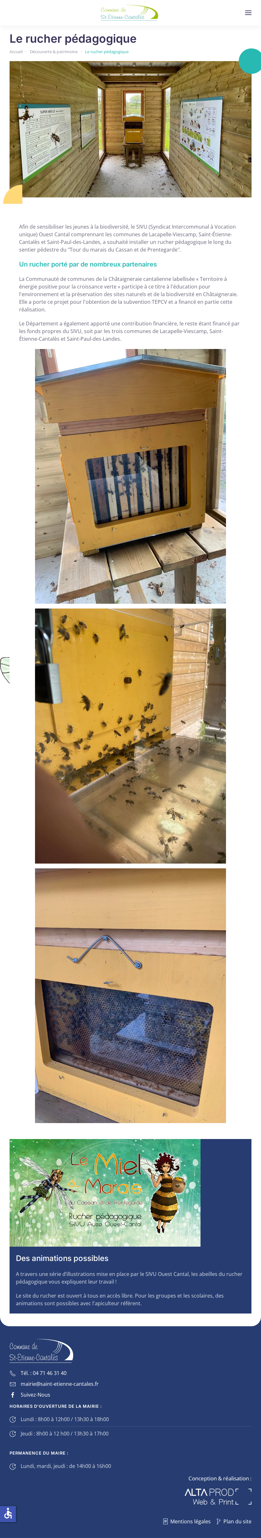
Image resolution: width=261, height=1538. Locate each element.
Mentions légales (190, 1521)
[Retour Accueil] (130, 12)
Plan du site (237, 1521)
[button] (248, 12)
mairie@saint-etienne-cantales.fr (60, 1383)
